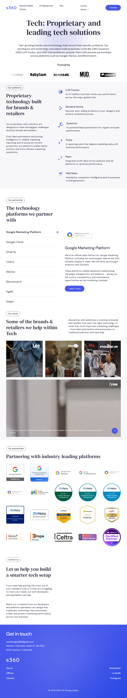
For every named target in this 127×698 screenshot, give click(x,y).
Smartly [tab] (11, 252)
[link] (11, 7)
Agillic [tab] (10, 291)
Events (83, 6)
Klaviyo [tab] (10, 272)
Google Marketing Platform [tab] (23, 232)
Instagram (115, 678)
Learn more (74, 288)
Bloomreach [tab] (14, 281)
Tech (61, 5)
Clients (22, 9)
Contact (113, 7)
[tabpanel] (93, 261)
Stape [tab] (10, 301)
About (83, 9)
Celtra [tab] (10, 262)
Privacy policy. (72, 690)
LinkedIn (116, 673)
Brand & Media (26, 5)
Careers (10, 678)
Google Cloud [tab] (14, 242)
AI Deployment (46, 5)
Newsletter (115, 668)
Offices (10, 673)
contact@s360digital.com (19, 641)
